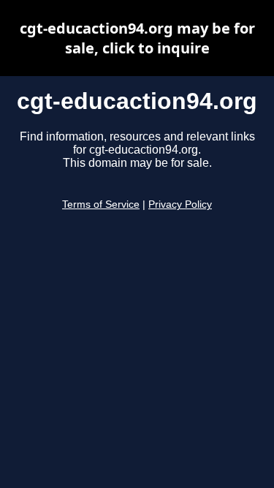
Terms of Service (101, 204)
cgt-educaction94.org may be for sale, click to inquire (137, 38)
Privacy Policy (180, 204)
